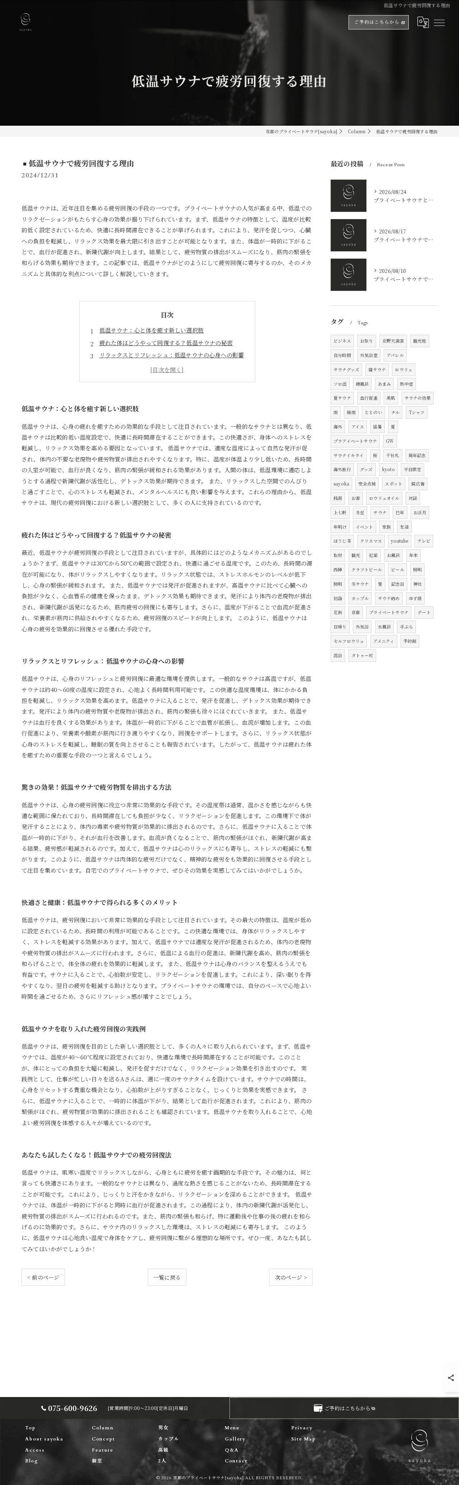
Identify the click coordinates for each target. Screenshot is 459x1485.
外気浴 (362, 626)
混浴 (337, 655)
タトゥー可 (362, 655)
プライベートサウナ (388, 612)
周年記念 (417, 455)
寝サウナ (377, 369)
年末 (413, 555)
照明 (417, 569)
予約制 (410, 641)
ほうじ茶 (342, 541)
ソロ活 (340, 384)
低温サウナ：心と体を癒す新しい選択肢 (151, 330)
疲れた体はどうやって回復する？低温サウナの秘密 (166, 343)
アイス (357, 426)
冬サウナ (360, 584)
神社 (417, 584)
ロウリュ (403, 369)
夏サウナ (342, 398)
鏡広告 (418, 484)
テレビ (424, 541)
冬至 (360, 512)
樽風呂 (362, 384)
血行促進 (369, 398)
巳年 (400, 512)
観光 (355, 555)
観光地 (419, 341)
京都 (355, 612)
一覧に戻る (167, 1277)
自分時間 (342, 355)
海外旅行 (342, 469)
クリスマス (371, 541)
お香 (355, 498)
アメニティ (383, 641)
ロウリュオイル (384, 498)
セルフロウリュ (348, 641)
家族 (386, 527)
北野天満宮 (393, 341)
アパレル (395, 355)
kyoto (388, 469)
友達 (404, 527)
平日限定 (412, 469)
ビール (397, 569)
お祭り (366, 341)
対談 (412, 498)
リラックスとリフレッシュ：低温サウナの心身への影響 (171, 355)
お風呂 (393, 555)
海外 (337, 426)
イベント (364, 527)
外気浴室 (369, 355)
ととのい (373, 412)
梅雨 (351, 412)
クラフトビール (366, 569)
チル (395, 412)
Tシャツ (417, 412)
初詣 (337, 598)
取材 (337, 555)
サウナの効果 (417, 398)
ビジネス (342, 341)
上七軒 (340, 512)
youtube (399, 541)
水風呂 (384, 626)
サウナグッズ (346, 369)
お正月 (420, 512)
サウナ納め (389, 598)
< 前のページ (43, 1277)
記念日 (397, 584)
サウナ (380, 512)
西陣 (337, 569)
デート (424, 612)
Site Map (303, 1439)
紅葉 (373, 555)
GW (390, 441)
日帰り (340, 626)
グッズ (366, 469)
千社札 (392, 455)
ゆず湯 (415, 598)
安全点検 (367, 484)
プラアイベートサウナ (355, 441)
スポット (393, 484)
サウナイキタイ (348, 455)
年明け (340, 527)
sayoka (341, 484)
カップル (360, 598)
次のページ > (291, 1277)
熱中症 (406, 384)
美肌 (391, 398)
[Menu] (439, 22)
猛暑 (377, 426)
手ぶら (406, 626)
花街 (337, 612)
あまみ (384, 384)
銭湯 (337, 498)
